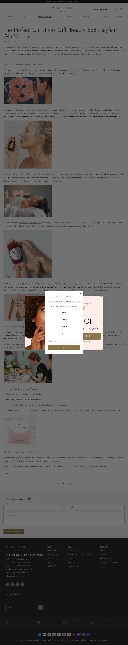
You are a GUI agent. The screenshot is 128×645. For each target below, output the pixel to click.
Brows (64, 334)
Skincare (64, 319)
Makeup (64, 326)
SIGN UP (64, 348)
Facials (64, 312)
